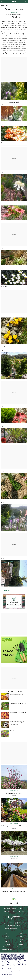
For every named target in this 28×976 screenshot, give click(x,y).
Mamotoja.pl (7, 944)
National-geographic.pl (7, 949)
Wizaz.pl (21, 944)
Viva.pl (21, 941)
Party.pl (20, 933)
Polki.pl (21, 936)
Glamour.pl (7, 939)
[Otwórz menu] (1, 1)
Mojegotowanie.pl (7, 947)
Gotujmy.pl (7, 941)
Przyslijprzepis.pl (21, 939)
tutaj (11, 974)
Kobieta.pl (7, 936)
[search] (26, 2)
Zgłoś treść (7, 590)
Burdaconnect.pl (20, 947)
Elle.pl (7, 933)
